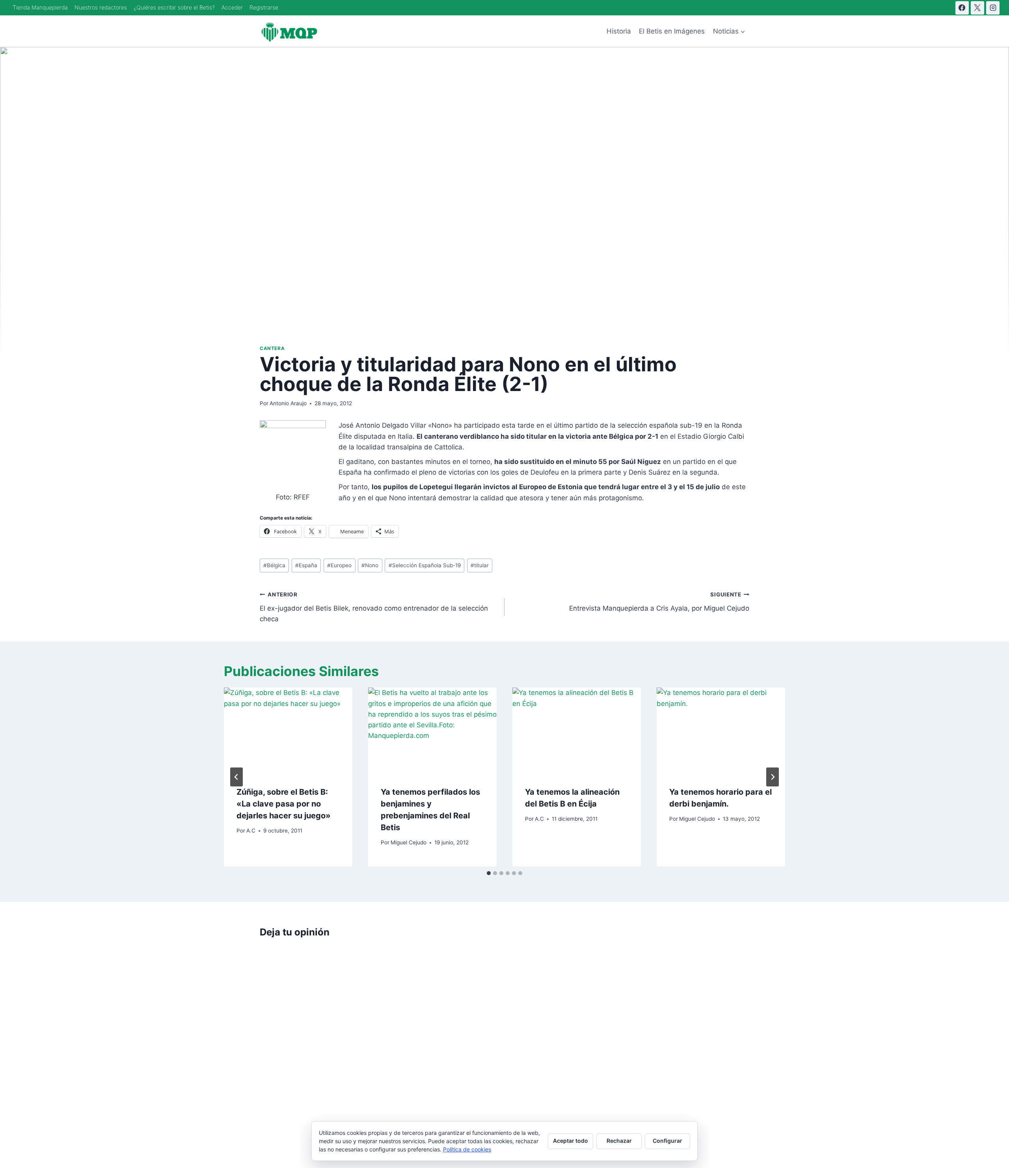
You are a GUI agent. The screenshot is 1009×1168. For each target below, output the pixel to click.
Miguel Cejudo (408, 842)
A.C (250, 830)
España (306, 565)
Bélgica (274, 565)
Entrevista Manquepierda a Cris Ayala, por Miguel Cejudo (659, 601)
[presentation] (288, 730)
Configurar (667, 1140)
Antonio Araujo (288, 403)
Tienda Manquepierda (40, 7)
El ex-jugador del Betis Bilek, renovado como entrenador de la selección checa (374, 607)
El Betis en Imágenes (672, 31)
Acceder (232, 7)
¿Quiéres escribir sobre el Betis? (174, 7)
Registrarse (263, 7)
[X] (977, 8)
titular (480, 565)
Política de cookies (467, 1149)
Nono (369, 565)
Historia (619, 31)
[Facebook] (962, 8)
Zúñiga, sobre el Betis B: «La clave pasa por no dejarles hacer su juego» (283, 803)
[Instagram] (993, 8)
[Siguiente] (772, 776)
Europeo (339, 565)
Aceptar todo (570, 1140)
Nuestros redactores (100, 7)
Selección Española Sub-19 (425, 565)
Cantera (272, 348)
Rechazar (619, 1140)
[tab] (489, 873)
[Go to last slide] (236, 776)
